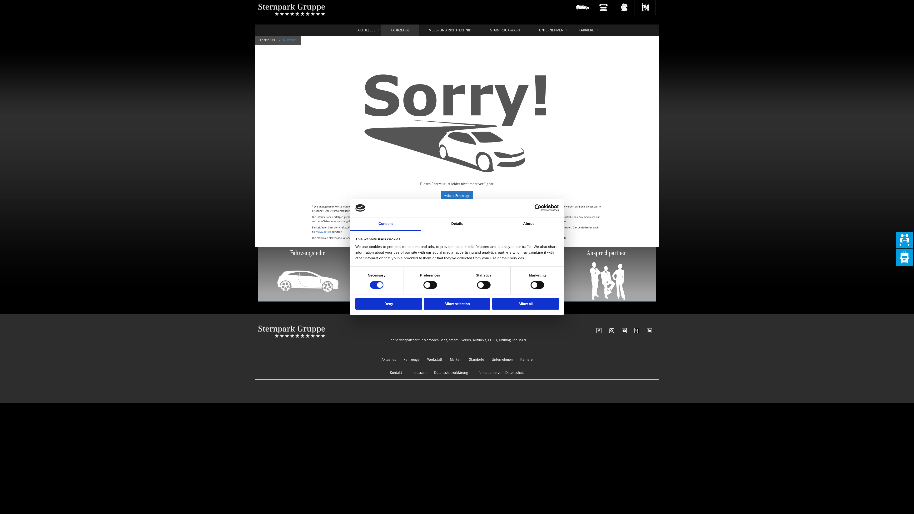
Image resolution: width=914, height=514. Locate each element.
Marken (455, 359)
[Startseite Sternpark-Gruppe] (295, 9)
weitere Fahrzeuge (457, 196)
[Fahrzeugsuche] (582, 7)
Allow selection (457, 304)
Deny (388, 304)
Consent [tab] (385, 224)
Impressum (418, 373)
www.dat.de (324, 231)
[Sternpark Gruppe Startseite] (291, 331)
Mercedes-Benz (435, 340)
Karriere (586, 30)
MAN (522, 340)
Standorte (476, 359)
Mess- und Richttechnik (450, 30)
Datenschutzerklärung (451, 373)
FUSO (492, 340)
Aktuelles (367, 30)
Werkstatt (434, 359)
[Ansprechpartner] (645, 7)
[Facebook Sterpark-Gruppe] (599, 331)
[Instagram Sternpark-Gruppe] (611, 331)
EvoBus (465, 340)
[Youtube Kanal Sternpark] (624, 331)
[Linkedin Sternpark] (649, 331)
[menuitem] (364, 30)
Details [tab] (457, 224)
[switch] (430, 285)
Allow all (525, 304)
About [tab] (528, 224)
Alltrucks (479, 340)
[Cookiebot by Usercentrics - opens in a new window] (538, 208)
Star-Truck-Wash (505, 30)
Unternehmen (551, 30)
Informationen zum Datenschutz (500, 373)
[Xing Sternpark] (637, 331)
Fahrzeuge (400, 30)
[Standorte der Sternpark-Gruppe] (624, 7)
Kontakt (396, 373)
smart (453, 340)
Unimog (505, 340)
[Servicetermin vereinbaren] (603, 7)
